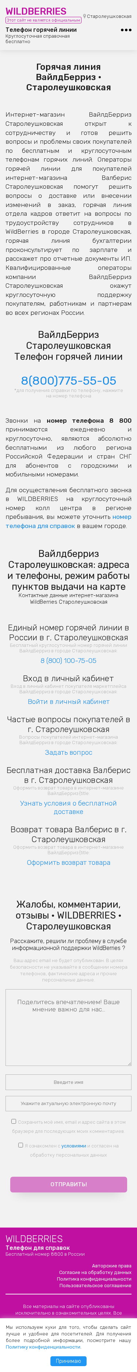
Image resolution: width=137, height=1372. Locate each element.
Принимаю (68, 1361)
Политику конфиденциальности (43, 1347)
